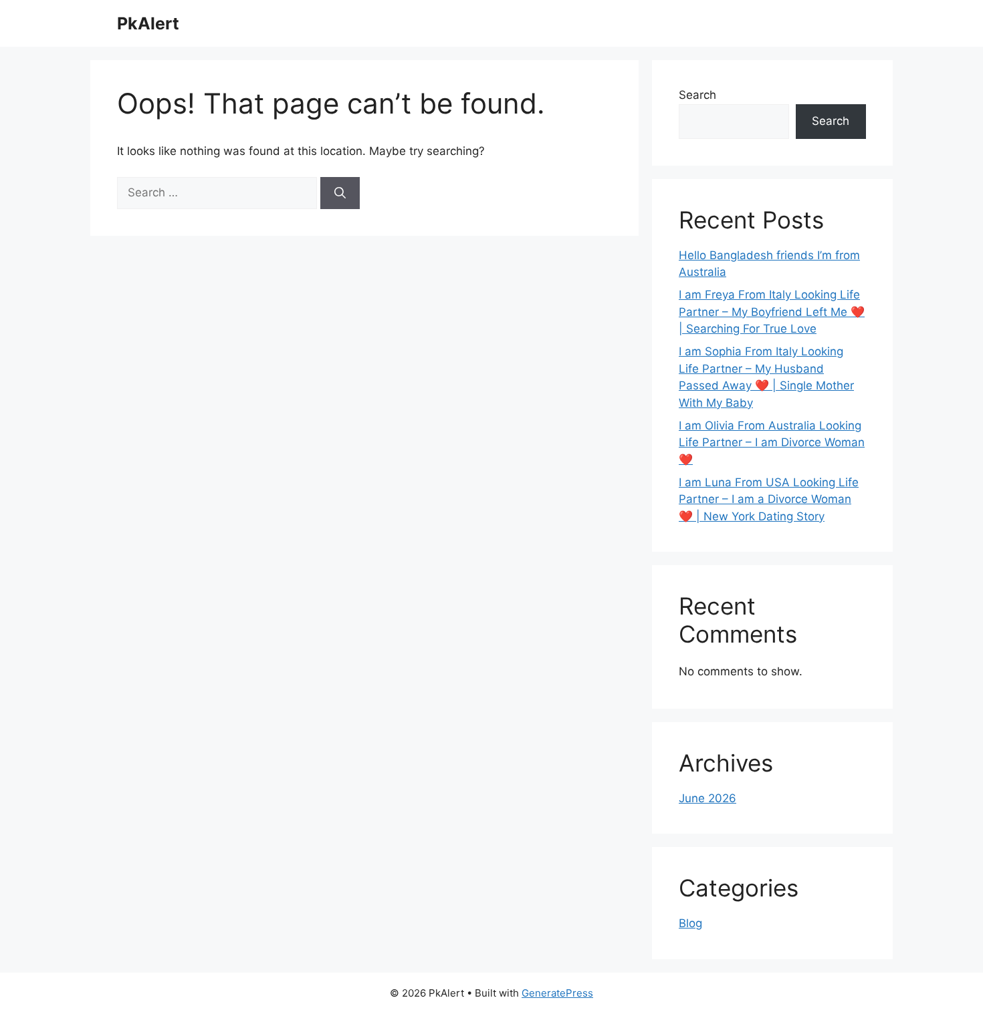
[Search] (340, 193)
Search (697, 95)
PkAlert (148, 23)
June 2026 (707, 798)
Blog (690, 923)
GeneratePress (557, 993)
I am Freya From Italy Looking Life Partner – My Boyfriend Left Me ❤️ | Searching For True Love (772, 311)
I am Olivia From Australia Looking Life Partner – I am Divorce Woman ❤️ (772, 442)
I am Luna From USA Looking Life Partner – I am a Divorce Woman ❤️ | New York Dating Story (769, 499)
